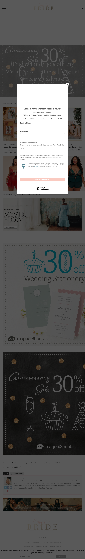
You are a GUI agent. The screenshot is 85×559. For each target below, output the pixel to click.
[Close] (67, 84)
